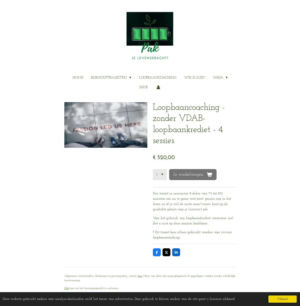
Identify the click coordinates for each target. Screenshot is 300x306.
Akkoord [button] (282, 299)
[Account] (158, 87)
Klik (66, 288)
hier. (140, 276)
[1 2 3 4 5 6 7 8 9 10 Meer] (160, 174)
